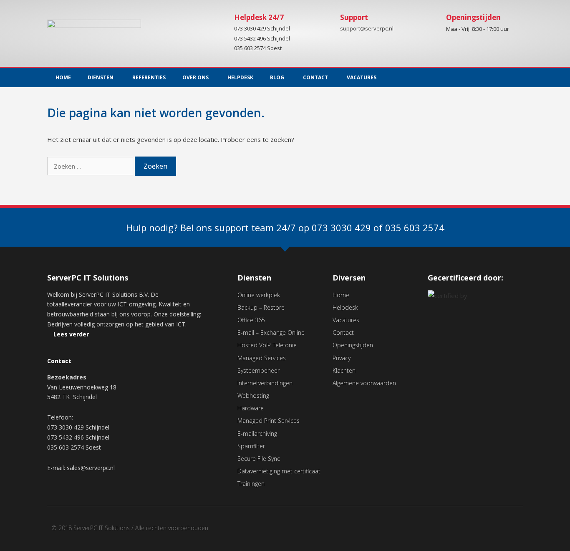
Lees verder (71, 334)
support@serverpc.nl (366, 29)
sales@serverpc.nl (91, 468)
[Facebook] (497, 530)
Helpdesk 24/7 (259, 17)
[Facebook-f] (499, 77)
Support (354, 17)
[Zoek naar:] (91, 166)
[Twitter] (516, 77)
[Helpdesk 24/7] (219, 23)
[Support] (325, 23)
